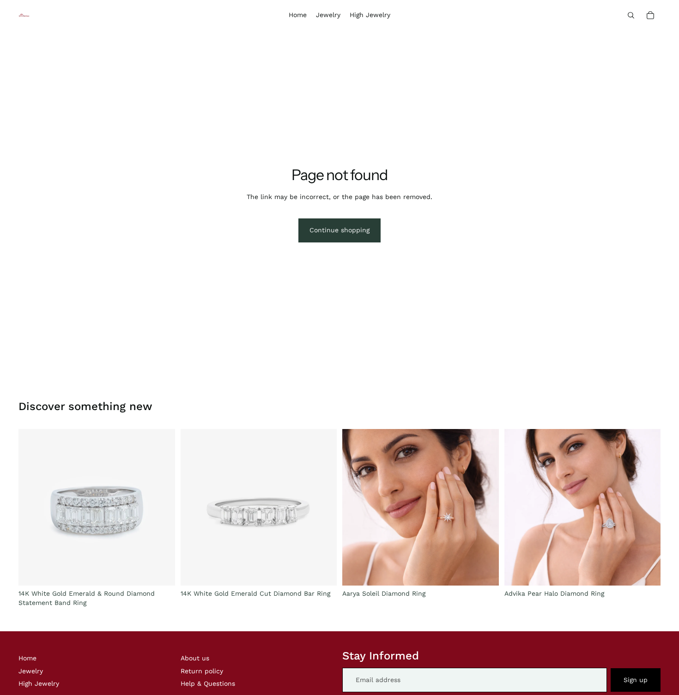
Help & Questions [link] (208, 683)
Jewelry (30, 671)
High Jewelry (38, 683)
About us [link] (195, 658)
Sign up (636, 679)
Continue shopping (339, 230)
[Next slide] (485, 507)
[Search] (631, 15)
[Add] (160, 571)
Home (27, 658)
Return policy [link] (202, 671)
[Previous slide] (356, 507)
